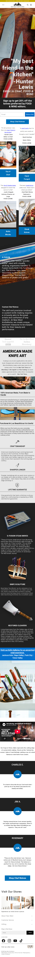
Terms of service (18, 952)
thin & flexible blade (10, 185)
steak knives (29, 185)
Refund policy (4, 952)
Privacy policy (11, 952)
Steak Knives (27, 230)
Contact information (5, 954)
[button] (3, 5)
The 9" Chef (8, 173)
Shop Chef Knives (17, 122)
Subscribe (30, 114)
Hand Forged (27, 177)
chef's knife (25, 128)
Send (30, 932)
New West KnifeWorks (9, 951)
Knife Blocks (8, 232)
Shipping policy (26, 952)
